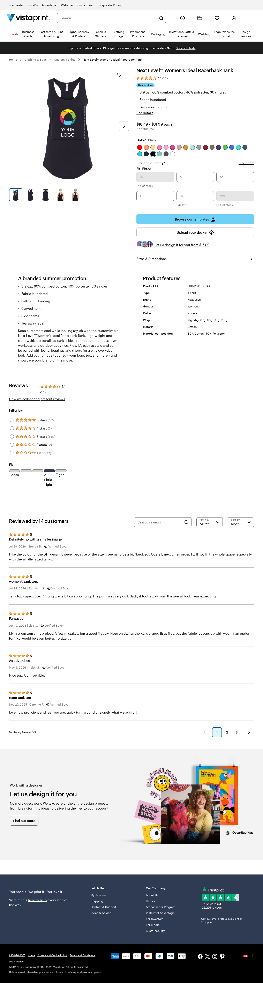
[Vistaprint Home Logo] (28, 18)
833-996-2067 (17, 955)
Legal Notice (16, 961)
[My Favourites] (217, 18)
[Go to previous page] (205, 732)
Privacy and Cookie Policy (52, 955)
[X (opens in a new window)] (207, 957)
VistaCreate (15, 5)
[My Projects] (200, 18)
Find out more (24, 820)
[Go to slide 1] (15, 195)
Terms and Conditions (82, 955)
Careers (151, 901)
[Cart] (251, 18)
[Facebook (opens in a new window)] (200, 957)
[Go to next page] (249, 732)
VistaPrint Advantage (42, 5)
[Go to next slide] (124, 126)
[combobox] (108, 18)
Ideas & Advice (101, 913)
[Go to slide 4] (60, 195)
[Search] (161, 18)
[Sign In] (234, 18)
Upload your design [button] (192, 232)
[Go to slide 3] (45, 195)
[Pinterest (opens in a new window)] (222, 957)
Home (13, 59)
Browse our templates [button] (192, 219)
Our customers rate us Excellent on (221, 920)
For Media (153, 924)
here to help (37, 900)
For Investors (154, 919)
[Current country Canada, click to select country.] (248, 955)
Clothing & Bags (35, 59)
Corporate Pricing (110, 5)
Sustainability (155, 930)
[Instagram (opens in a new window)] (214, 957)
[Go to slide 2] (30, 195)
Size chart (246, 163)
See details (144, 113)
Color (146, 140)
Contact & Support (103, 907)
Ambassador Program (160, 907)
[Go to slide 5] (75, 195)
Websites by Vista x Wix (77, 5)
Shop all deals (185, 48)
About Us (152, 895)
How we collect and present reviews (37, 399)
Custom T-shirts (64, 59)
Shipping (97, 901)
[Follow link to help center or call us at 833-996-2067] (182, 18)
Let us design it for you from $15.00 (182, 245)
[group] (195, 190)
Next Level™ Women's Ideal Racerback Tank (112, 59)
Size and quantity (150, 163)
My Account (99, 895)
